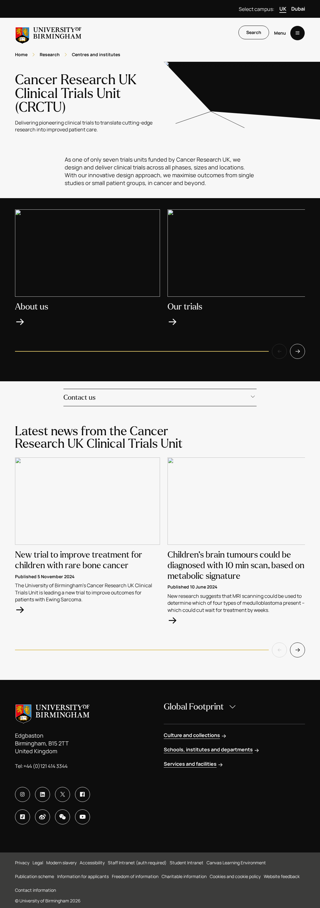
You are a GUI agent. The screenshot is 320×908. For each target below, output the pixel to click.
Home (21, 54)
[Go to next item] (297, 351)
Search (253, 32)
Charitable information (184, 876)
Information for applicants (83, 876)
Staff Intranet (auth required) (137, 863)
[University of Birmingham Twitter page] (62, 794)
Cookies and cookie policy (235, 876)
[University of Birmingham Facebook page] (82, 794)
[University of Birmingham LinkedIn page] (42, 794)
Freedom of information (135, 876)
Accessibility (92, 863)
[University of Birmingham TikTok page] (22, 816)
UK (282, 8)
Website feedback (282, 876)
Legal (37, 863)
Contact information (35, 890)
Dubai (298, 8)
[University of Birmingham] (48, 33)
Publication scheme (34, 876)
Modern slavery (61, 863)
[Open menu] (297, 33)
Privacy (22, 863)
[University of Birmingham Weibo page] (42, 816)
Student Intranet (186, 863)
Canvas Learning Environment (236, 863)
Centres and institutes (96, 54)
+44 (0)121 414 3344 (45, 766)
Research (50, 54)
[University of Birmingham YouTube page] (82, 816)
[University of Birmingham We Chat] (62, 816)
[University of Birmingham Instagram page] (22, 794)
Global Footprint (194, 706)
